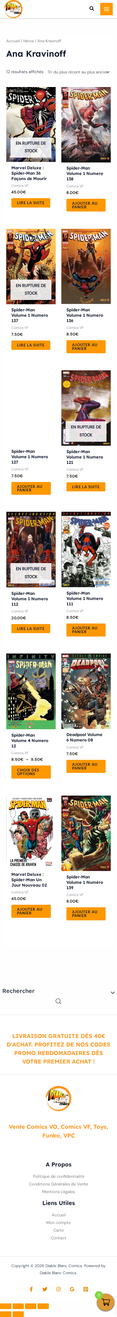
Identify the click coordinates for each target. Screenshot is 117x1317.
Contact (58, 1238)
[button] (92, 9)
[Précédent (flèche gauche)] (5, 1314)
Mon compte (58, 1222)
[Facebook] (31, 1289)
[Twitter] (44, 1289)
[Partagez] (30, 1306)
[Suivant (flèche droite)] (18, 1314)
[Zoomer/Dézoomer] (5, 1306)
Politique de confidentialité (58, 1176)
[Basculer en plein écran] (18, 1306)
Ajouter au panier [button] (84, 205)
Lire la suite (31, 202)
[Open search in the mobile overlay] (58, 1002)
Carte (58, 1230)
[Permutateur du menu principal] (106, 9)
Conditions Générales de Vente (58, 1184)
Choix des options (28, 772)
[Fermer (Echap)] (43, 1306)
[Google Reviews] (72, 1289)
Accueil (13, 41)
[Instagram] (58, 1289)
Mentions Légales (58, 1192)
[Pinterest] (85, 1289)
